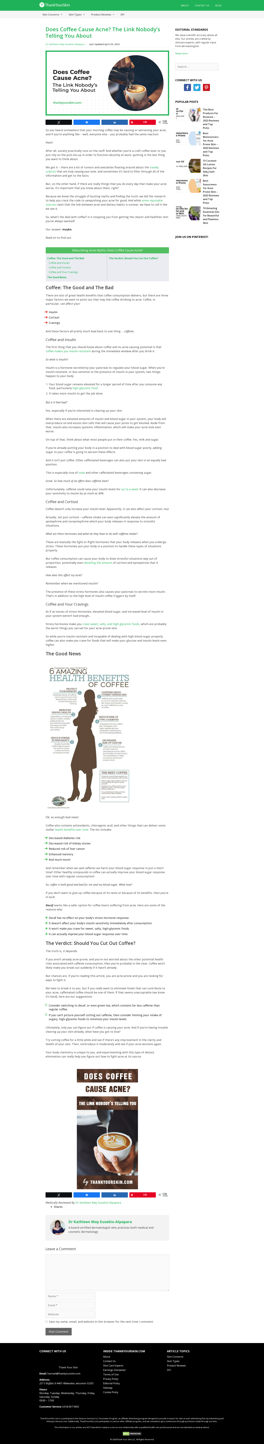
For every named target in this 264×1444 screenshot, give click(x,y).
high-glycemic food (85, 388)
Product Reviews (101, 14)
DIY (123, 14)
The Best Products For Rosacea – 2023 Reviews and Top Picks (211, 119)
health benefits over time (71, 829)
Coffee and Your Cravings (63, 272)
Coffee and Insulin (59, 263)
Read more (181, 53)
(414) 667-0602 (70, 1406)
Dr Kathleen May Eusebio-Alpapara (65, 44)
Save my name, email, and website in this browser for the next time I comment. (101, 1321)
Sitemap (107, 1387)
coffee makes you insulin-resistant (68, 351)
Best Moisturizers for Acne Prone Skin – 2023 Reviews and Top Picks (211, 144)
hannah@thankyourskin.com (63, 1373)
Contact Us (202, 5)
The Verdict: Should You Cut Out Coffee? (133, 258)
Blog (218, 5)
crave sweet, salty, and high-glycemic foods (110, 624)
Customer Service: (50, 1406)
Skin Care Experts (113, 1365)
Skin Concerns (50, 14)
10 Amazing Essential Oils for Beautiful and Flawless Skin (211, 216)
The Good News (56, 277)
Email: (43, 1373)
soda (82, 472)
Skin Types (75, 14)
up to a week (129, 489)
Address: (44, 1379)
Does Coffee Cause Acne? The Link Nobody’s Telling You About (103, 32)
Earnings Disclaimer (114, 1370)
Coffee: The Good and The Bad (65, 258)
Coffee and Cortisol (60, 267)
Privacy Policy (110, 1379)
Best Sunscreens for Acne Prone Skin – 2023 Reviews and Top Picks (211, 192)
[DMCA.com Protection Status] (132, 1434)
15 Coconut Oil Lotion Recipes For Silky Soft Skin (210, 168)
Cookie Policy (110, 1392)
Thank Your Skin (68, 1367)
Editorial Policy (111, 1383)
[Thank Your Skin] (54, 4)
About (185, 5)
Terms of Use (111, 1374)
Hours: (43, 1389)
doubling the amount (98, 563)
